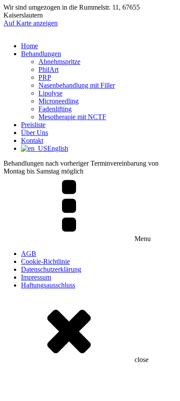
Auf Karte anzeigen (30, 23)
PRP (44, 77)
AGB (28, 253)
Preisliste (33, 124)
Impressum (36, 277)
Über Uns (34, 132)
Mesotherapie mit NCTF (72, 117)
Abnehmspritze (59, 61)
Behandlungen (41, 53)
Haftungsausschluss (48, 285)
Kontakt (32, 140)
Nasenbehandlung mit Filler (76, 85)
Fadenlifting (55, 109)
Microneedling (58, 101)
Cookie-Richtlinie (45, 261)
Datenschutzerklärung (51, 269)
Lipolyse (50, 93)
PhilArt (48, 69)
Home (29, 46)
